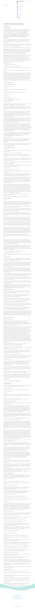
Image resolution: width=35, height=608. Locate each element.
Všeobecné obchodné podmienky (17, 595)
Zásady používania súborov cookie (17, 598)
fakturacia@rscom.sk (21, 363)
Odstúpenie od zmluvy (17, 596)
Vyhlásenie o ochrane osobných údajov (17, 597)
